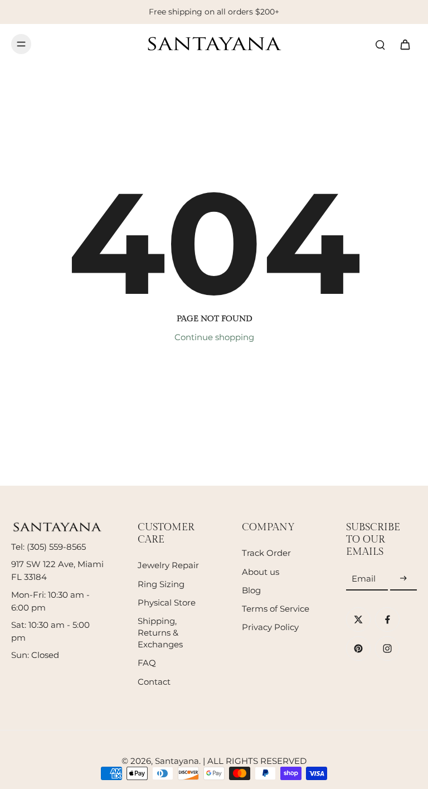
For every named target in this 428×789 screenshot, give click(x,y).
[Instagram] (387, 648)
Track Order (266, 553)
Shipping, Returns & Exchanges (160, 633)
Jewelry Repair (168, 565)
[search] (380, 44)
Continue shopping (214, 337)
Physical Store (167, 602)
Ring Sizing (161, 584)
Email (364, 578)
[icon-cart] (404, 44)
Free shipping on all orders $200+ (214, 11)
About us (260, 572)
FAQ (147, 662)
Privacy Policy (270, 627)
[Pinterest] (358, 648)
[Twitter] (358, 619)
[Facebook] (387, 619)
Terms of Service (275, 608)
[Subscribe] (403, 579)
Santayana (177, 761)
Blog (251, 590)
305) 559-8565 (58, 546)
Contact (154, 681)
